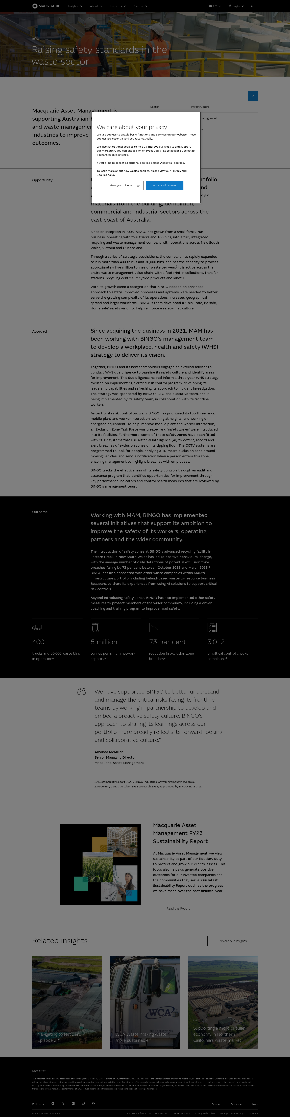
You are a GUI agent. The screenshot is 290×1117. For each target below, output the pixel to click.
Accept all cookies (165, 185)
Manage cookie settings (124, 185)
